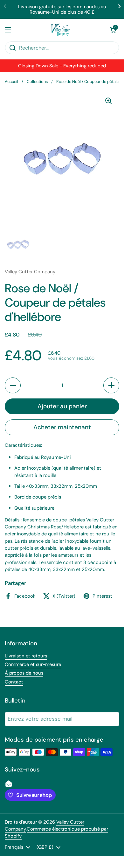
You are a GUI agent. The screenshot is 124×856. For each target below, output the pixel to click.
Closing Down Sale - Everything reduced (62, 65)
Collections (37, 81)
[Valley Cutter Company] (60, 30)
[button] (113, 30)
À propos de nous (24, 673)
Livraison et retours (26, 656)
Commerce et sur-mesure (33, 664)
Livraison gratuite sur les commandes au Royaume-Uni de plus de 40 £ (62, 9)
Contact (14, 682)
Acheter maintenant (62, 427)
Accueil (11, 81)
